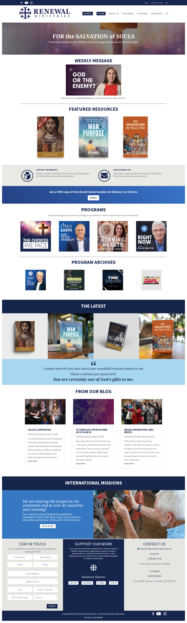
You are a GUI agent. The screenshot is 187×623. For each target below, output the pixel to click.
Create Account (157, 3)
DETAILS (93, 198)
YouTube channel (85, 98)
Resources (157, 13)
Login (146, 3)
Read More (48, 526)
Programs (127, 13)
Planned (101, 583)
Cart (166, 3)
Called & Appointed (39, 429)
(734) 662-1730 (154, 558)
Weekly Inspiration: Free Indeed (139, 431)
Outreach (142, 13)
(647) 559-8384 (154, 576)
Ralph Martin (84, 436)
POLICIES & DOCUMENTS (93, 617)
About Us (114, 13)
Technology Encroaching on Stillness (91, 431)
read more (32, 461)
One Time (73, 583)
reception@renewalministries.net (155, 548)
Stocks (113, 583)
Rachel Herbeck (37, 434)
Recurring (87, 583)
